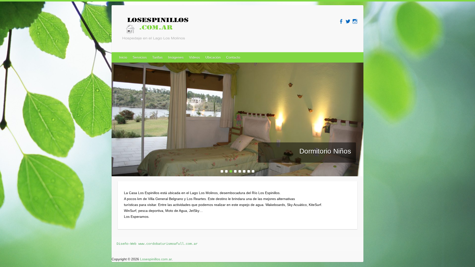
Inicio (123, 57)
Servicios (140, 57)
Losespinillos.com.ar (156, 259)
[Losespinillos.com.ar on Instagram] (355, 21)
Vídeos (194, 57)
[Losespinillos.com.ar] (154, 30)
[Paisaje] (237, 65)
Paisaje (339, 151)
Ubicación (213, 57)
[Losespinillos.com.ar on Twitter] (348, 21)
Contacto (233, 57)
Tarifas (157, 57)
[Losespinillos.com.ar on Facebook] (341, 21)
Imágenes (176, 57)
